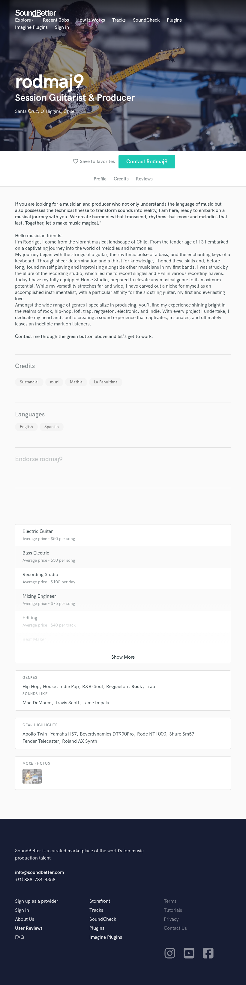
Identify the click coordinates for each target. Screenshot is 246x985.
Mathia (76, 382)
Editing (29, 618)
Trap (150, 687)
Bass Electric (35, 553)
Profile (100, 179)
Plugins (174, 20)
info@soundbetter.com (39, 872)
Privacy (171, 919)
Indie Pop (69, 687)
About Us (24, 919)
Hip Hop (31, 687)
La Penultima (106, 382)
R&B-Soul (92, 687)
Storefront (99, 901)
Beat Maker (34, 639)
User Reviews (29, 928)
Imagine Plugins (31, 27)
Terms (170, 901)
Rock (136, 687)
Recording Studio (40, 575)
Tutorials (173, 910)
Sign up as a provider (36, 901)
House (49, 687)
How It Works (90, 20)
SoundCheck (146, 20)
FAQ (19, 937)
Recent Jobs (56, 20)
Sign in (62, 27)
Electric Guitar (37, 531)
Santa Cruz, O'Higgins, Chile (44, 111)
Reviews (144, 179)
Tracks (119, 20)
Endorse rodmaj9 (39, 459)
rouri (54, 382)
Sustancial (29, 382)
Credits (121, 179)
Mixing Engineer (39, 596)
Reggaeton (117, 687)
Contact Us (175, 928)
